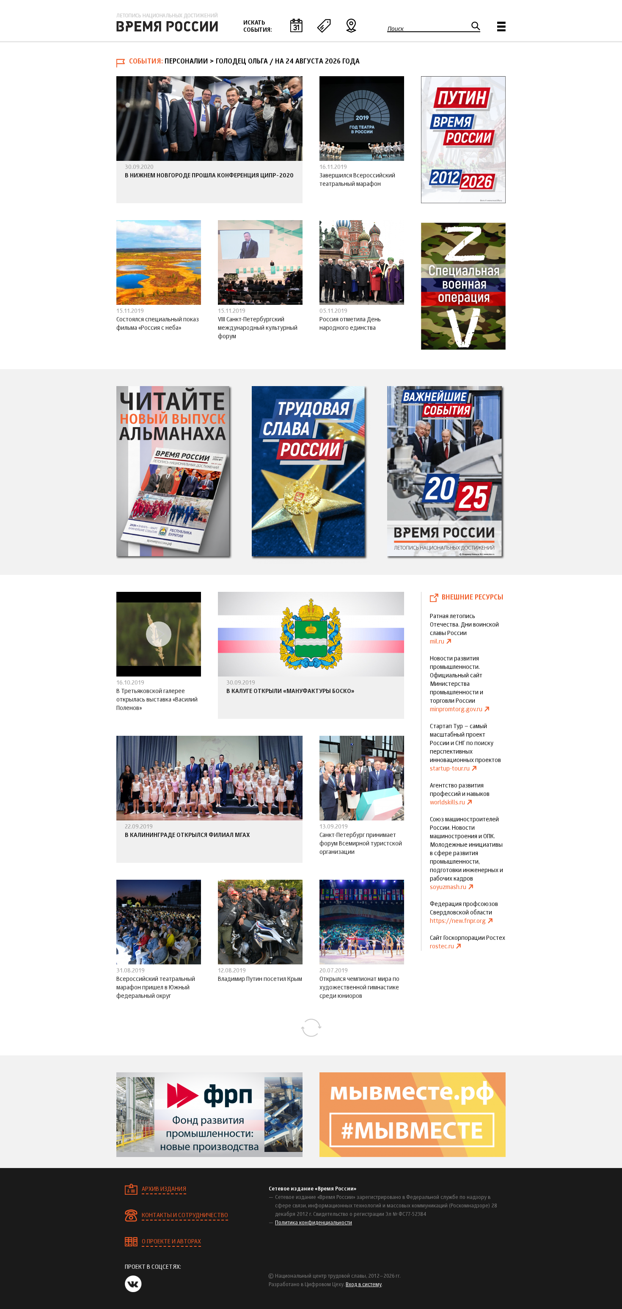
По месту (351, 25)
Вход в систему (364, 1284)
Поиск (395, 28)
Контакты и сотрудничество (185, 1215)
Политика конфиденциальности (313, 1223)
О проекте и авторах (171, 1242)
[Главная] (167, 22)
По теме (323, 25)
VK (133, 1283)
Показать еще (311, 1027)
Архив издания (164, 1189)
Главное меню (501, 26)
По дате (296, 25)
